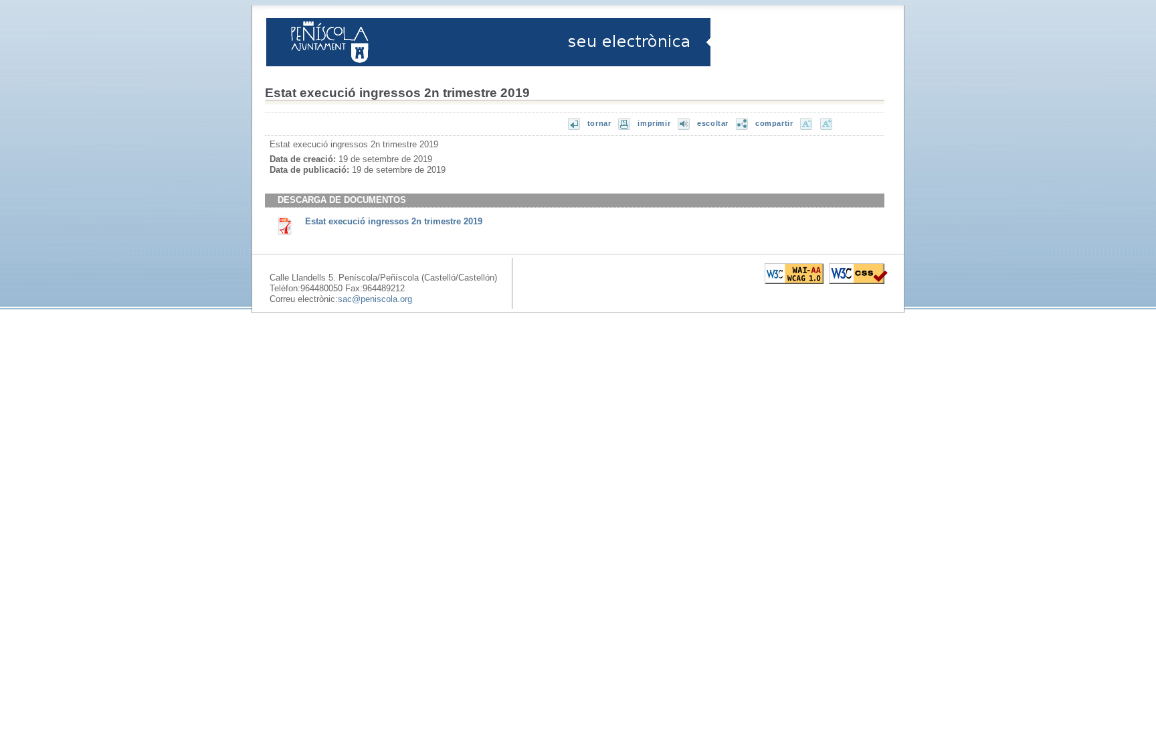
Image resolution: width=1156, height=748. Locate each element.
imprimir (654, 123)
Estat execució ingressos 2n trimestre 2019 (393, 221)
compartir (774, 123)
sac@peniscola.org (375, 299)
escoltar (713, 123)
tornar (599, 123)
